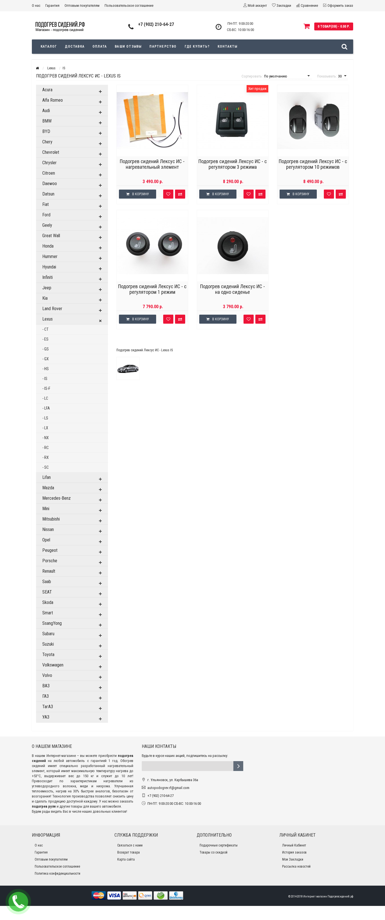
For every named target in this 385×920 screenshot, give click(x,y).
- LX (45, 428)
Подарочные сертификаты (219, 845)
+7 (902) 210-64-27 (156, 24)
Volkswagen (52, 665)
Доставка (75, 46)
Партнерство (162, 46)
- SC (45, 467)
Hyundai (49, 267)
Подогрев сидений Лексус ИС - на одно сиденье (232, 289)
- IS (44, 378)
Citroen (48, 173)
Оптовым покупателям (82, 5)
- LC (45, 398)
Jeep (46, 287)
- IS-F (46, 388)
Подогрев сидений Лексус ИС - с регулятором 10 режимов (313, 164)
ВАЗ (46, 685)
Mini (45, 508)
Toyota (48, 654)
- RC (45, 447)
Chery (47, 142)
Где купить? (197, 46)
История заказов (294, 852)
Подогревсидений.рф (340, 896)
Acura (47, 89)
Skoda (47, 602)
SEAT (47, 592)
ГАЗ (45, 696)
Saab (46, 581)
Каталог (49, 46)
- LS (45, 418)
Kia (45, 298)
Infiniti (47, 277)
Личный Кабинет (294, 845)
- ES (45, 339)
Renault (48, 571)
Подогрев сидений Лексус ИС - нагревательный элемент (152, 164)
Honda (48, 246)
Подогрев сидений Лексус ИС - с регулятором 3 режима (232, 164)
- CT (45, 329)
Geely (47, 225)
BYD (46, 131)
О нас (36, 5)
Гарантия (52, 5)
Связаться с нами (130, 845)
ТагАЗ (47, 706)
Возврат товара (128, 852)
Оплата (99, 46)
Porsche (49, 560)
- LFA (46, 408)
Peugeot (49, 550)
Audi (46, 110)
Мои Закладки (292, 859)
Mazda (48, 487)
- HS (45, 368)
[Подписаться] (238, 766)
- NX (45, 437)
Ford (46, 214)
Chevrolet (50, 152)
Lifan (46, 477)
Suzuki (48, 644)
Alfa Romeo (52, 100)
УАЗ (45, 717)
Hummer (49, 256)
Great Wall (51, 235)
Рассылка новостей (296, 866)
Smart (47, 612)
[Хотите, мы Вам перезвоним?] (18, 901)
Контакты (228, 46)
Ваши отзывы (128, 46)
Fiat (45, 204)
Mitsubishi (51, 519)
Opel (46, 540)
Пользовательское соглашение (129, 5)
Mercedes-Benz (56, 498)
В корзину (140, 194)
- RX (45, 457)
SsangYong (52, 623)
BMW (47, 121)
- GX (45, 359)
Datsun (48, 194)
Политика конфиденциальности (57, 873)
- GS (45, 349)
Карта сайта (126, 859)
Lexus (47, 319)
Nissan (48, 529)
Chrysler (49, 162)
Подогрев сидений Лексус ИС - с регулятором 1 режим (152, 289)
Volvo (47, 675)
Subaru (48, 633)
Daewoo (49, 183)
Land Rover (52, 308)
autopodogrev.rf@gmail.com (168, 788)
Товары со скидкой (213, 852)
